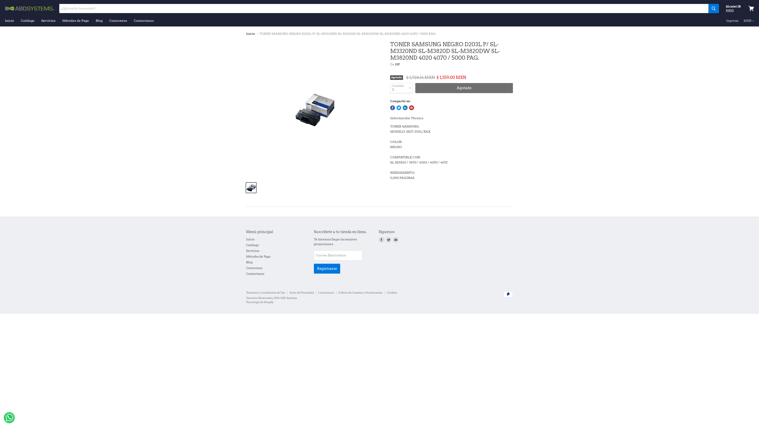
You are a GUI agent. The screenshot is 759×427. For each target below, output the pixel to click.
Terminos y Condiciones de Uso (265, 292)
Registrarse (327, 268)
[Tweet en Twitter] (398, 107)
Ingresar (732, 21)
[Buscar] (713, 8)
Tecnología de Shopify (260, 302)
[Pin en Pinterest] (411, 107)
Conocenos (118, 21)
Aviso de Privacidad (302, 292)
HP (397, 64)
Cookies (392, 292)
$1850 (730, 10)
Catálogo (28, 21)
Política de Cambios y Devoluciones (360, 292)
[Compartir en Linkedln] (405, 107)
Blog (99, 21)
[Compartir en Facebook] (392, 107)
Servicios (48, 21)
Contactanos (144, 21)
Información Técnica (406, 118)
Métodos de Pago (75, 21)
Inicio (9, 21)
